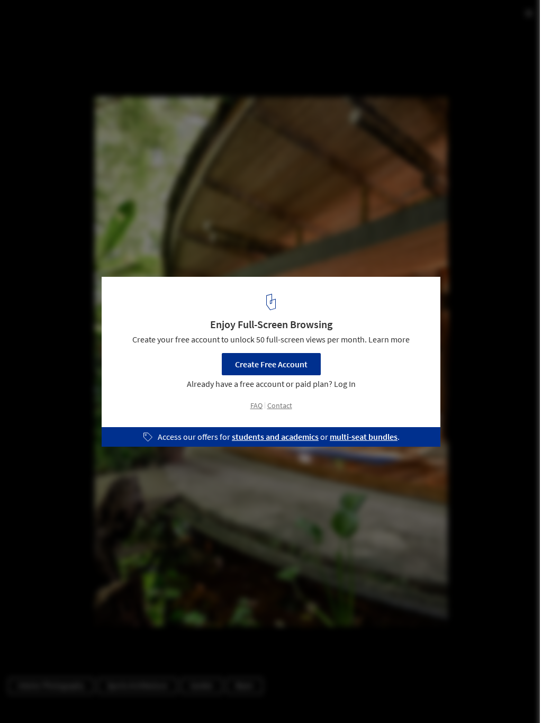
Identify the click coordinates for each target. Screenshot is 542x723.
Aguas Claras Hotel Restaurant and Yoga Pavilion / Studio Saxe (162, 28)
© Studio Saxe (33, 54)
